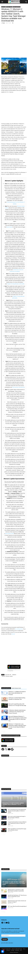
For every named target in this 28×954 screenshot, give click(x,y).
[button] (26, 1)
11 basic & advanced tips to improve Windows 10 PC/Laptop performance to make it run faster (17, 823)
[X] (9, 54)
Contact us (8, 950)
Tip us (24, 948)
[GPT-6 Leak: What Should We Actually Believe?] (4, 908)
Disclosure (17, 950)
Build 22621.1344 (8, 674)
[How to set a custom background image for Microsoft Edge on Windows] (4, 818)
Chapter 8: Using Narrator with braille (15, 283)
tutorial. (13, 634)
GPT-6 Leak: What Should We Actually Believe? (17, 906)
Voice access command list (18, 387)
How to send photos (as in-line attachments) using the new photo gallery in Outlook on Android (17, 811)
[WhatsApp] (15, 54)
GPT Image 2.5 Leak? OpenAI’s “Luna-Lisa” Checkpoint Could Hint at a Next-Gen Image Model (13, 883)
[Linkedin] (18, 54)
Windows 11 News (9, 6)
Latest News (7, 4)
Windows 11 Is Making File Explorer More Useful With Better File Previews (17, 693)
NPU (21, 950)
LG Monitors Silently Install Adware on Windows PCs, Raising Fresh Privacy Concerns (17, 712)
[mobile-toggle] (2, 1)
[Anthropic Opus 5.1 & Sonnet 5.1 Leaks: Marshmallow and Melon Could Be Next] (4, 891)
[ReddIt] (21, 54)
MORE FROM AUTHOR (16, 688)
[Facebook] (6, 54)
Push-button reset (9, 533)
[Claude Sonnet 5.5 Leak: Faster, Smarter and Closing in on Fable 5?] (4, 902)
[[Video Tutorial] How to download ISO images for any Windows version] (4, 830)
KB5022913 (14, 674)
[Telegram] (24, 54)
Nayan (3, 22)
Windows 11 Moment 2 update (7, 676)
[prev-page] (2, 731)
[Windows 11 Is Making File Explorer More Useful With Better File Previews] (4, 693)
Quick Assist (9, 227)
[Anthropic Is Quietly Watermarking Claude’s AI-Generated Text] (4, 699)
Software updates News (16, 6)
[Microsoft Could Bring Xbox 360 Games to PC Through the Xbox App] (4, 705)
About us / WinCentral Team (17, 948)
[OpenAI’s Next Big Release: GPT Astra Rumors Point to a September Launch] (4, 896)
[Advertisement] (14, 39)
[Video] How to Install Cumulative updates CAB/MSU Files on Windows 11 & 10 (13, 803)
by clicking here (19, 629)
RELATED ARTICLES (6, 688)
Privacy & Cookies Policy (6, 948)
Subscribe (5, 939)
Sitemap (12, 950)
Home (2, 4)
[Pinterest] (12, 54)
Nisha (3, 886)
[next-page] (4, 731)
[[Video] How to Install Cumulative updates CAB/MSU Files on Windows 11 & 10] (14, 799)
